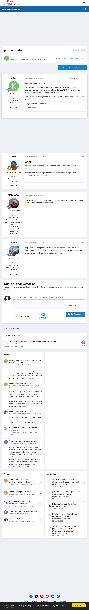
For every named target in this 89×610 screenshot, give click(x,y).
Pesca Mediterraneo (62, 484)
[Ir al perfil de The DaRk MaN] (49, 505)
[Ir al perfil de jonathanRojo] (6, 361)
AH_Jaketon (13, 521)
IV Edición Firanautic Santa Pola (64, 504)
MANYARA (13, 195)
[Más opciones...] (83, 78)
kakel (16, 57)
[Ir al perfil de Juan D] (14, 251)
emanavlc (15, 443)
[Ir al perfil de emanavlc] (6, 442)
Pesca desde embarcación (36, 59)
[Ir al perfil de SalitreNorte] (83, 342)
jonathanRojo (16, 365)
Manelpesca (16, 432)
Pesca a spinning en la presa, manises (23, 441)
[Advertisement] (44, 30)
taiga (13, 156)
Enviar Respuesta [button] (75, 314)
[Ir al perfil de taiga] (14, 164)
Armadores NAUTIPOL (17, 519)
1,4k (14, 215)
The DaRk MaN (60, 506)
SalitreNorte (10, 343)
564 (14, 177)
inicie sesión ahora (62, 287)
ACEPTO (78, 605)
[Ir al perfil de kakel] (6, 58)
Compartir (61, 58)
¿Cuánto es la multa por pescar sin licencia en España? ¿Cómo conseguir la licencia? (64, 528)
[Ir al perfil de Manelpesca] (6, 429)
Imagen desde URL (74, 305)
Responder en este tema (73, 68)
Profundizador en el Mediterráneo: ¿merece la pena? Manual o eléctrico (29, 341)
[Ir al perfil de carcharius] (6, 503)
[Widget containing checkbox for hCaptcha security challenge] (30, 316)
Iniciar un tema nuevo (46, 68)
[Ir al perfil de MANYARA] (14, 203)
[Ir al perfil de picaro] (6, 412)
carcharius (13, 506)
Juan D (13, 242)
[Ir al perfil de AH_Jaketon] (6, 520)
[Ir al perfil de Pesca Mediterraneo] (49, 481)
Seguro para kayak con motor (20, 383)
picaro (14, 414)
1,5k (14, 263)
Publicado (29, 414)
